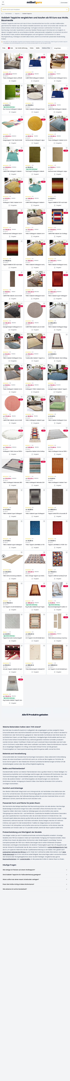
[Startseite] (1, 13)
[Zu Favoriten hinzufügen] (21, 54)
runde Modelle (25, 859)
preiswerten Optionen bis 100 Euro (14, 852)
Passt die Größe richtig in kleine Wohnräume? (18, 884)
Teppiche (17, 13)
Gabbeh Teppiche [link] (27, 13)
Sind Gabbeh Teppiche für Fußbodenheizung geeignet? (22, 875)
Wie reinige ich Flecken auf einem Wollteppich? (19, 870)
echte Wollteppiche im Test (57, 847)
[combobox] (61, 48)
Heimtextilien (8, 13)
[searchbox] (35, 10)
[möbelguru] (34, 3)
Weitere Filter (46, 48)
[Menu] (3, 2)
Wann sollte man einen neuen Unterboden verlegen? (21, 879)
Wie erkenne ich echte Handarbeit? (15, 889)
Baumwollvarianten (9, 859)
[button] (64, 2)
